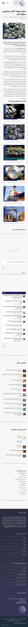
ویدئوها (24, 554)
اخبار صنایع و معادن (12, 17)
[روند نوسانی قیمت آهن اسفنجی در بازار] (24, 385)
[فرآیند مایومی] (24, 437)
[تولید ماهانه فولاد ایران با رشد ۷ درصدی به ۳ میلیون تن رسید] (24, 375)
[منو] (4, 3)
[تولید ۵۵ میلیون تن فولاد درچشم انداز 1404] (24, 371)
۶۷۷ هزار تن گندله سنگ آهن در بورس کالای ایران (13, 403)
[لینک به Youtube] (3, 625)
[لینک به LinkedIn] (8, 625)
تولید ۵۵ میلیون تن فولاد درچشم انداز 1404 (14, 369)
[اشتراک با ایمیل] (4, 234)
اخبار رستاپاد (23, 477)
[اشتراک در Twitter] (20, 234)
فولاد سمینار (23, 571)
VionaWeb (16, 623)
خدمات (24, 538)
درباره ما (24, 548)
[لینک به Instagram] (10, 625)
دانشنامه (24, 485)
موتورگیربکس (23, 492)
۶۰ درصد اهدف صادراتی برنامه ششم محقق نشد (13, 408)
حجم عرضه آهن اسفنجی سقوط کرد (14, 13)
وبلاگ (25, 544)
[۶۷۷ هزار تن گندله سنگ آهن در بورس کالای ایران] (24, 404)
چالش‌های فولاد (19, 445)
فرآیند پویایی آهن (19, 441)
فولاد (25, 490)
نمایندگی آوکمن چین (22, 574)
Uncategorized (21, 473)
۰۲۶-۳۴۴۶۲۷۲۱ (21, 601)
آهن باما (24, 567)
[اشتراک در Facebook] (24, 234)
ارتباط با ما (24, 551)
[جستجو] (7, 3)
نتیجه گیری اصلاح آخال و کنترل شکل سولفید (14, 454)
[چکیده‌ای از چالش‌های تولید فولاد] (24, 451)
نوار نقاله (24, 494)
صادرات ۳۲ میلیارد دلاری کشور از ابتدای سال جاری (12, 398)
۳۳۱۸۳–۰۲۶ (22, 600)
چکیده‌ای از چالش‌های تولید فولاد (16, 450)
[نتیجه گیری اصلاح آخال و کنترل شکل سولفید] (24, 456)
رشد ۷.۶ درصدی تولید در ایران (16, 379)
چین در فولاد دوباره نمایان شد (16, 389)
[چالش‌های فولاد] (24, 446)
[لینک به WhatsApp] (5, 625)
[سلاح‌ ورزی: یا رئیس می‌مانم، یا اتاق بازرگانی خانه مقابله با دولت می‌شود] (24, 413)
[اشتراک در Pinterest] (12, 234)
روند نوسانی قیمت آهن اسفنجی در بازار (14, 384)
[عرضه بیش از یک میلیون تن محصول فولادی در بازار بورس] (24, 394)
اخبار (17, 17)
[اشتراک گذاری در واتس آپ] (16, 234)
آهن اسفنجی (23, 487)
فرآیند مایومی (19, 436)
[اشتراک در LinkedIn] (8, 234)
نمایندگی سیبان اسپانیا (21, 581)
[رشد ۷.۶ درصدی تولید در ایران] (24, 381)
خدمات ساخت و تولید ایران (20, 584)
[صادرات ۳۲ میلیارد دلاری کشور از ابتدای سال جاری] (24, 400)
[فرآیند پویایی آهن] (24, 442)
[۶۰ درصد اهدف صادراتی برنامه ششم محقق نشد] (24, 409)
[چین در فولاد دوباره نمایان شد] (24, 390)
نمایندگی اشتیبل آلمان (21, 577)
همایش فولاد (23, 481)
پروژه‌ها (24, 483)
